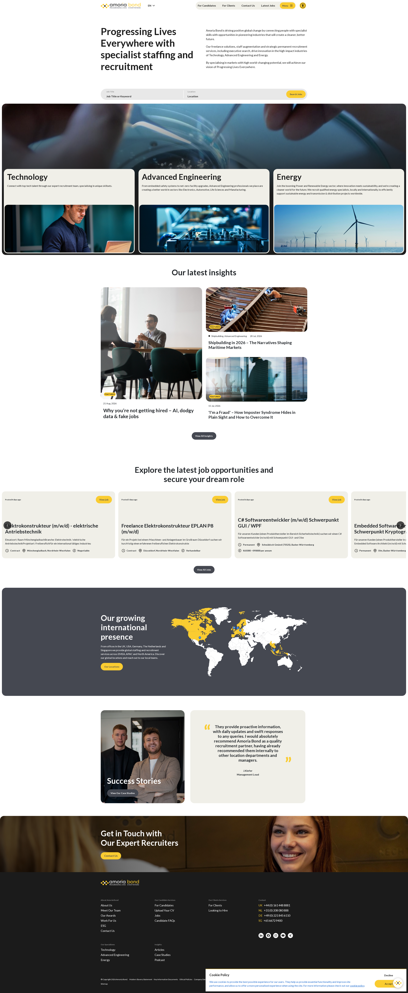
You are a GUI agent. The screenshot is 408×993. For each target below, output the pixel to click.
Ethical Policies (186, 979)
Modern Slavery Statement (140, 979)
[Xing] (290, 935)
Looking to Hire (218, 910)
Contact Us (248, 5)
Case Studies (163, 955)
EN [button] (149, 5)
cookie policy (357, 985)
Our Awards (108, 915)
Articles (159, 949)
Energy (105, 960)
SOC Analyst (368, 532)
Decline (388, 975)
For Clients (228, 5)
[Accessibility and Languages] (302, 5)
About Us (106, 905)
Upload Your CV (164, 910)
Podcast (160, 960)
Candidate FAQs (165, 920)
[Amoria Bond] (121, 5)
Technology (108, 949)
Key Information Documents (166, 979)
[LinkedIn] (261, 935)
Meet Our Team (110, 910)
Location (191, 91)
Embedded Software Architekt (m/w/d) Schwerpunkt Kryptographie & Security (165, 529)
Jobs (157, 915)
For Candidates (207, 5)
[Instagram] (275, 935)
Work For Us (108, 920)
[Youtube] (283, 935)
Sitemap (104, 984)
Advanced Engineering (115, 955)
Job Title (110, 91)
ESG (103, 925)
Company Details (201, 979)
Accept (389, 983)
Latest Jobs (268, 5)
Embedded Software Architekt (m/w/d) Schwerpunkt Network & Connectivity (281, 529)
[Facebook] (268, 935)
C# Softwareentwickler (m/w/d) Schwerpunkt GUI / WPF (55, 523)
